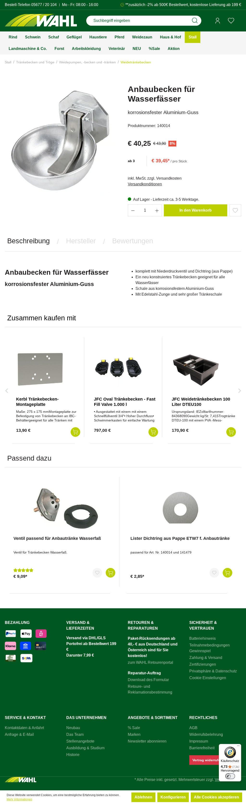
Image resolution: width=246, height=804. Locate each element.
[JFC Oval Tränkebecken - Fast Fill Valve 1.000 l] (118, 369)
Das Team (75, 734)
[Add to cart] (75, 432)
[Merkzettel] (231, 20)
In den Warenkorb (195, 210)
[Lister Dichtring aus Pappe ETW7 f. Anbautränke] (181, 508)
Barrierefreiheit (202, 748)
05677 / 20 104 (44, 5)
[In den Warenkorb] (110, 573)
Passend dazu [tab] (29, 458)
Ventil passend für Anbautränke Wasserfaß (57, 538)
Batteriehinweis (202, 638)
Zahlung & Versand (205, 658)
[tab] (28, 241)
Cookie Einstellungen (207, 678)
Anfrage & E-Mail (19, 734)
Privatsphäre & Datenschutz (213, 671)
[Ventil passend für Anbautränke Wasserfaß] (64, 508)
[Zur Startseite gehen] (41, 21)
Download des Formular (148, 680)
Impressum (198, 741)
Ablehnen (143, 797)
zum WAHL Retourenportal (150, 662)
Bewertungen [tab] (132, 241)
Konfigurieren (173, 797)
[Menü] (238, 747)
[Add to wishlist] (235, 210)
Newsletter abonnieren (147, 741)
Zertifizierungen (202, 664)
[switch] (230, 776)
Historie (73, 755)
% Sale (134, 728)
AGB (193, 728)
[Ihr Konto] (217, 20)
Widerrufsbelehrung (206, 734)
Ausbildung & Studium (85, 748)
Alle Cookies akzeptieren (216, 797)
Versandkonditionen (145, 184)
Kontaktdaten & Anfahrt (24, 728)
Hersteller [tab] (81, 241)
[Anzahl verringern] (133, 210)
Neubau (73, 728)
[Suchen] (194, 21)
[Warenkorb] (239, 21)
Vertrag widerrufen (207, 760)
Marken (134, 734)
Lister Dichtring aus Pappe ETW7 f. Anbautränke (180, 538)
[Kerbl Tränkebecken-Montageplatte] (40, 369)
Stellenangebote (80, 741)
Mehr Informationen (19, 799)
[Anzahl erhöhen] (157, 210)
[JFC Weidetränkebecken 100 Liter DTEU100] (196, 369)
